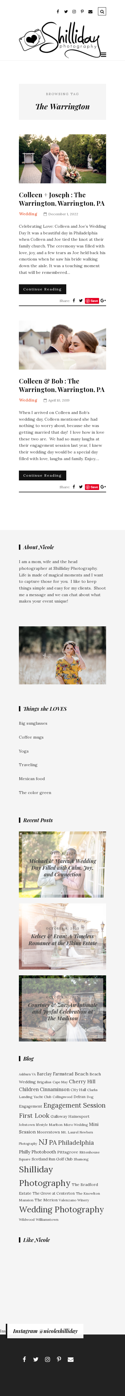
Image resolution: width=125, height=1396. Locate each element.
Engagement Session (74, 1105)
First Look (34, 1115)
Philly (24, 1152)
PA (53, 1142)
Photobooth (43, 1152)
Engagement (30, 1106)
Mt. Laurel (69, 1132)
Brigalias (44, 1082)
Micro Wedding (76, 1124)
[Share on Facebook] (74, 300)
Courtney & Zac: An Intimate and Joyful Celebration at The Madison (62, 1011)
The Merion (46, 1199)
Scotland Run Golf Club (52, 1159)
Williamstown (47, 1219)
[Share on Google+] (103, 300)
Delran (79, 1096)
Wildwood (27, 1219)
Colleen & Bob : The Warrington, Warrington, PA (62, 385)
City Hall (78, 1089)
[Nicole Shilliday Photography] (60, 56)
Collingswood (62, 1097)
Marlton (56, 1124)
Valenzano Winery (74, 1200)
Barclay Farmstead (55, 1074)
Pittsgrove (67, 1152)
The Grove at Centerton (54, 1193)
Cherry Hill (82, 1081)
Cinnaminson (54, 1089)
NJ (43, 1142)
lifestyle (42, 1125)
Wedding (28, 213)
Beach (81, 1074)
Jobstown (27, 1124)
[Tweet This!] (81, 300)
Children (29, 1089)
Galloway (59, 1116)
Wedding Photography (61, 1209)
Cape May (60, 1082)
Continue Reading (42, 289)
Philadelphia (76, 1143)
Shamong (81, 1159)
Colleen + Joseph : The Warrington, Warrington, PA (62, 199)
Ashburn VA (27, 1074)
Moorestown (48, 1132)
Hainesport (79, 1116)
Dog (90, 1097)
